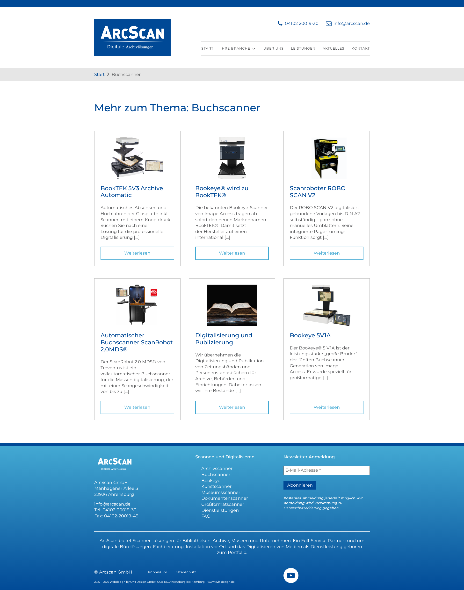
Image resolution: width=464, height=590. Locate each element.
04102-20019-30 (119, 510)
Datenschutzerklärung (302, 508)
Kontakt (361, 48)
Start (207, 48)
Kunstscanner (216, 486)
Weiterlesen (137, 253)
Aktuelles (333, 48)
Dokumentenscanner (224, 498)
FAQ (205, 516)
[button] (298, 23)
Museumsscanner (220, 492)
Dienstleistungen (220, 510)
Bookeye (210, 480)
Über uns (273, 48)
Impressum (157, 572)
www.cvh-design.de (221, 581)
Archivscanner (216, 468)
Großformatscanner (222, 504)
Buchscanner (215, 474)
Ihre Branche (235, 48)
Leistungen (303, 48)
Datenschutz (185, 572)
